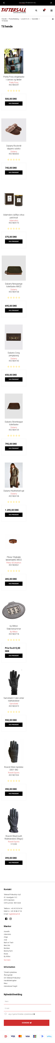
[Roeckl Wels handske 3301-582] (13, 751)
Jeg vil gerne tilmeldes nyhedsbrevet (25, 1013)
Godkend (25, 1023)
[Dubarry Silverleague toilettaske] (13, 406)
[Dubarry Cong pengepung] (13, 337)
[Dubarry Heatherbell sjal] (13, 475)
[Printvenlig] (53, 19)
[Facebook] (7, 918)
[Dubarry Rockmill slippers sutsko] (13, 130)
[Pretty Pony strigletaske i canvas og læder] (13, 61)
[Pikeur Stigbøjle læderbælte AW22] (13, 541)
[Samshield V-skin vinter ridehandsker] (13, 682)
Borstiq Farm (8, 951)
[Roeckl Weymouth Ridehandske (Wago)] (13, 820)
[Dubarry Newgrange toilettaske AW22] (13, 268)
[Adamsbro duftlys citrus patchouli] (13, 199)
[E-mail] (27, 1008)
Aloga (6, 937)
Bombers (7, 948)
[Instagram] (11, 918)
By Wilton (7, 956)
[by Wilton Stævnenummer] (13, 610)
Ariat (5, 940)
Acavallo (6, 931)
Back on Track (8, 942)
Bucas (6, 954)
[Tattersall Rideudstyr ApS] (13, 10)
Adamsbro (7, 934)
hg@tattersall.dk (14, 914)
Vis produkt (14, 103)
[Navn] (27, 1001)
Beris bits (7, 945)
